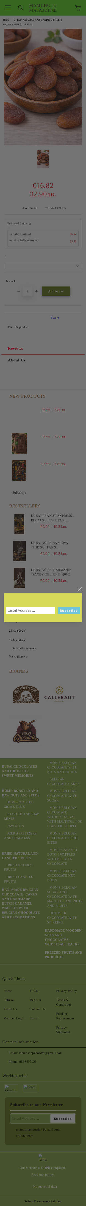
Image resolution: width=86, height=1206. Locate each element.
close (79, 589)
